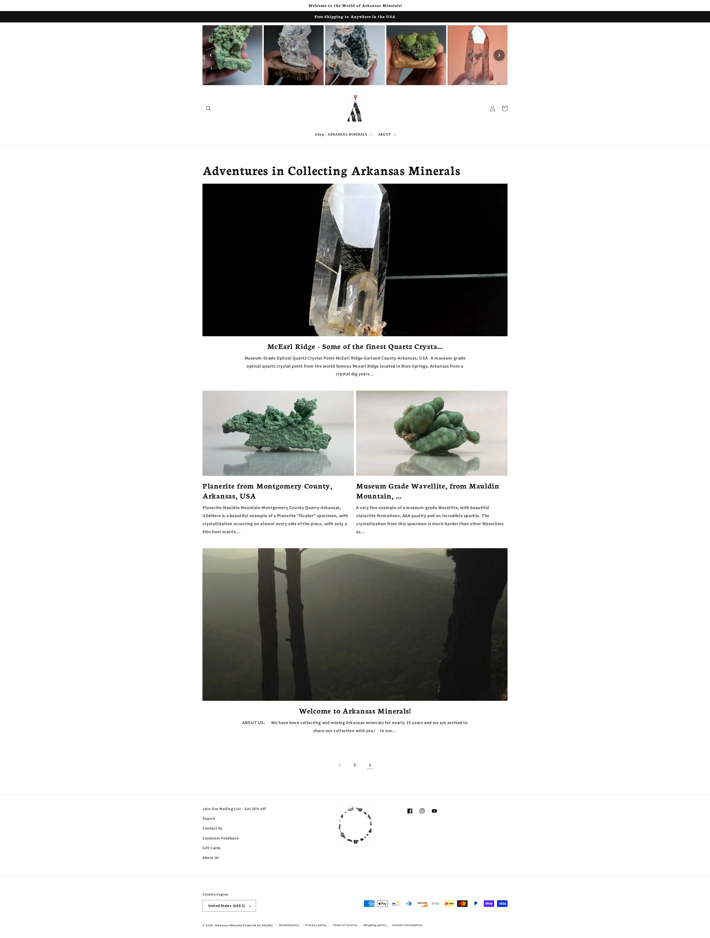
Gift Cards (211, 847)
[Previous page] (340, 765)
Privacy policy (316, 925)
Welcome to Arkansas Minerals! (355, 710)
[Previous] (210, 55)
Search (208, 818)
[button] (208, 108)
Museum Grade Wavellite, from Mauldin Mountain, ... (427, 490)
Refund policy (289, 925)
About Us (210, 857)
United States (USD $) (226, 905)
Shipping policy (375, 925)
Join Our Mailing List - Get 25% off (234, 808)
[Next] (499, 55)
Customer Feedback (220, 838)
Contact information (407, 925)
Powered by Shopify (258, 925)
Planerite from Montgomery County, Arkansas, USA (267, 490)
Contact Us (212, 828)
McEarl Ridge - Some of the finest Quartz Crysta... (355, 346)
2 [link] (370, 765)
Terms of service (345, 925)
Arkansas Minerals (228, 925)
